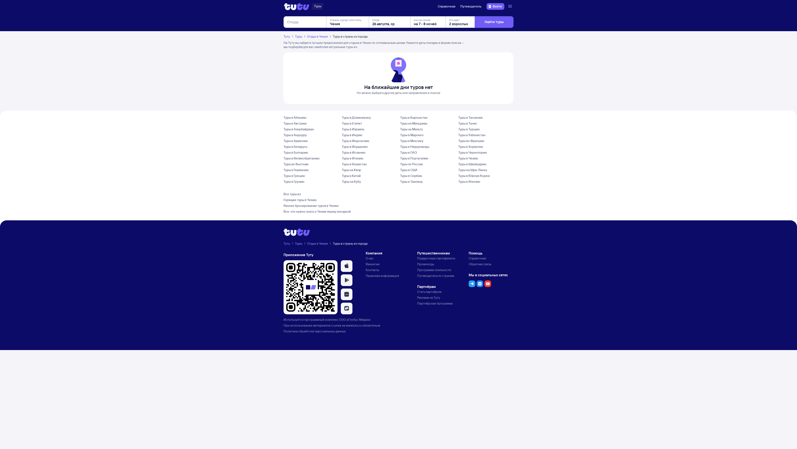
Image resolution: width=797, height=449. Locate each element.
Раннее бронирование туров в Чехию (311, 206)
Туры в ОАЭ (408, 152)
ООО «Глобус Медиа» (354, 320)
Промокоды (425, 264)
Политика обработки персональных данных (315, 331)
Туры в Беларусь (296, 147)
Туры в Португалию (414, 158)
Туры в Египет (352, 123)
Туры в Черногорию (472, 152)
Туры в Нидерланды (414, 147)
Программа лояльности (434, 270)
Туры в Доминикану (356, 118)
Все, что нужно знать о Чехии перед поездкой (317, 211)
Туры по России (411, 164)
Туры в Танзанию (470, 118)
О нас (370, 258)
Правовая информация (382, 276)
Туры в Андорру (295, 135)
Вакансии (373, 264)
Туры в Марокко (412, 135)
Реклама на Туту (428, 298)
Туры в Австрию (295, 123)
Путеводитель (471, 6)
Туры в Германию (296, 170)
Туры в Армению (296, 141)
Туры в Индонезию (355, 141)
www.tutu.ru (354, 325)
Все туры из (292, 194)
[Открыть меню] (510, 6)
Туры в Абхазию (295, 118)
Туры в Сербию (411, 176)
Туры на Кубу (351, 182)
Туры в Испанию (353, 152)
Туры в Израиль (353, 129)
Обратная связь (480, 264)
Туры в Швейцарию (472, 164)
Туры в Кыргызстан (414, 118)
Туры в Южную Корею (474, 176)
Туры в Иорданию (355, 147)
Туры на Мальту (411, 129)
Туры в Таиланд (411, 182)
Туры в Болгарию (296, 152)
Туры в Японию (469, 182)
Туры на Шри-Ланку (472, 170)
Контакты (372, 270)
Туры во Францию (471, 141)
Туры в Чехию (468, 158)
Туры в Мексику (411, 141)
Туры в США (408, 170)
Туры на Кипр (351, 170)
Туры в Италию (352, 158)
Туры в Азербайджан (299, 129)
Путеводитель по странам (435, 276)
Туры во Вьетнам (296, 164)
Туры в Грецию (294, 176)
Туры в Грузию (294, 182)
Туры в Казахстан (354, 164)
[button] (346, 266)
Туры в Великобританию (301, 158)
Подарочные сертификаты (436, 258)
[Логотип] (297, 6)
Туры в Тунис (467, 123)
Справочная (446, 6)
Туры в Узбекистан (471, 135)
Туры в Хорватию (470, 147)
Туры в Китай (351, 176)
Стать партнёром (429, 292)
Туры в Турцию (469, 129)
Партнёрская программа (435, 303)
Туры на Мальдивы (413, 123)
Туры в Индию (352, 135)
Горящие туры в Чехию (300, 200)
